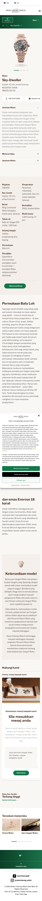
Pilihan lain (21, 480)
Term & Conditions (12, 892)
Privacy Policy (25, 485)
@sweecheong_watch (21, 880)
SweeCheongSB (21, 876)
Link (5, 820)
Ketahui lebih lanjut (9, 800)
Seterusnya (21, 773)
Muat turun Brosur (15, 286)
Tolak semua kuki (21, 474)
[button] (39, 416)
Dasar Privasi (26, 892)
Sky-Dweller (15, 25)
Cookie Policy (15, 485)
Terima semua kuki (21, 468)
